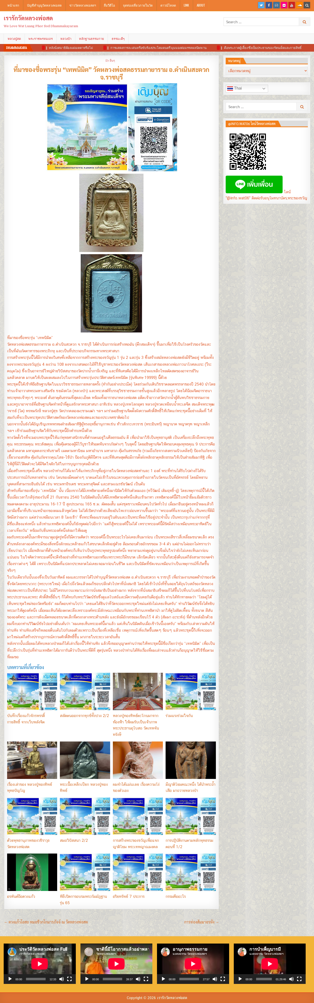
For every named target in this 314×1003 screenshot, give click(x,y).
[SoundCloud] (299, 5)
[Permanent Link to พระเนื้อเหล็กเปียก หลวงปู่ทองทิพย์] (85, 760)
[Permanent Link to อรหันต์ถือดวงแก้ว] (32, 872)
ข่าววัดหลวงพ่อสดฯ (82, 5)
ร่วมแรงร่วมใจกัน (179, 715)
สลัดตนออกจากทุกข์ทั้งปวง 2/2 (84, 715)
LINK (186, 5)
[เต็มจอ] (69, 979)
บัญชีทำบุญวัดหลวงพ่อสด (44, 5)
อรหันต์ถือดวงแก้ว (21, 896)
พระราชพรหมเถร (40, 39)
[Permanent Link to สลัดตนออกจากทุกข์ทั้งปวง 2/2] (85, 691)
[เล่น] (10, 979)
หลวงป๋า (65, 39)
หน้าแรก (13, 5)
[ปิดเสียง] (61, 979)
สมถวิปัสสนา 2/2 (74, 840)
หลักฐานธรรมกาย (91, 39)
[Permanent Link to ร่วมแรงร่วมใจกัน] (191, 691)
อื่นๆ (112, 60)
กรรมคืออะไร (176, 896)
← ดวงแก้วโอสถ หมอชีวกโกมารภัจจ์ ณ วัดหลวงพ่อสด (46, 921)
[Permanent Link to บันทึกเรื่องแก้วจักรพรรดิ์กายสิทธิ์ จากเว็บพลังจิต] (32, 691)
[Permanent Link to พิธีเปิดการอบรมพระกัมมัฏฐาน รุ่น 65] (85, 872)
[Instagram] (276, 5)
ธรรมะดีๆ (118, 39)
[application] (40, 964)
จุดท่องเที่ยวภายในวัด (138, 5)
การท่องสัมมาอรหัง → (201, 921)
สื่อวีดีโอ (109, 5)
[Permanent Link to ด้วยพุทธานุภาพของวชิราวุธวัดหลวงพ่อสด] (32, 816)
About (201, 5)
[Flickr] (284, 5)
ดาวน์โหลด (168, 5)
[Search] (307, 5)
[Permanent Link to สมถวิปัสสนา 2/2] (85, 816)
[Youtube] (291, 5)
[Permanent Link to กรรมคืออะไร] (191, 872)
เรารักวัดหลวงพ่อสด (28, 18)
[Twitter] (261, 5)
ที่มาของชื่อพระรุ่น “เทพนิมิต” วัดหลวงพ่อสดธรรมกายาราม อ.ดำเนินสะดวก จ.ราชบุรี (111, 73)
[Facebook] (269, 5)
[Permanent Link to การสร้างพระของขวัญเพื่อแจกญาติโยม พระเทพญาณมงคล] (138, 816)
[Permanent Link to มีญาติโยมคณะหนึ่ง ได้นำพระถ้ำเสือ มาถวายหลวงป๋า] (191, 760)
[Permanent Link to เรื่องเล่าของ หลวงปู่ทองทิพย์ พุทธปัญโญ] (32, 760)
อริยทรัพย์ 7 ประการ (128, 896)
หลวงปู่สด (14, 39)
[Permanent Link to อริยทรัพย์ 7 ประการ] (138, 872)
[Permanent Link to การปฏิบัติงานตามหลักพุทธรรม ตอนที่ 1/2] (191, 816)
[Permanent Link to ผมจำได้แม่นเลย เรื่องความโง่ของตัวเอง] (138, 760)
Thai (237, 88)
